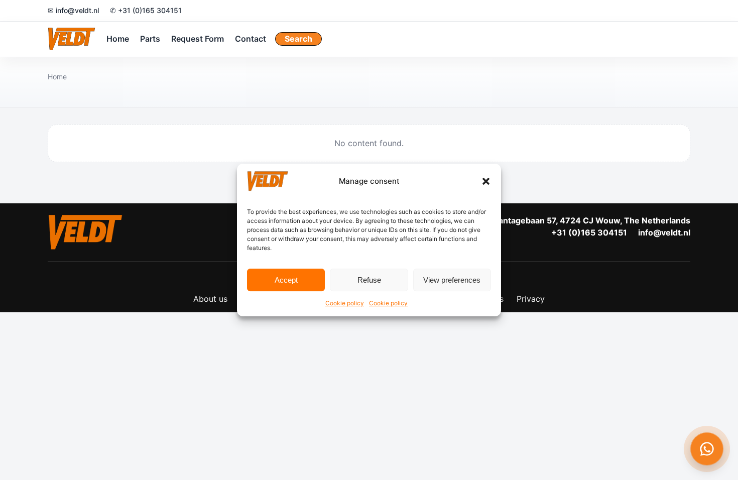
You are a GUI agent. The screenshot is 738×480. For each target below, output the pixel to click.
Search (298, 39)
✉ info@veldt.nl (73, 10)
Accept (286, 280)
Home (117, 39)
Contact (250, 39)
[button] (486, 181)
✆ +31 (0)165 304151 (146, 10)
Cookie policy (344, 303)
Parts (150, 39)
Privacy (531, 299)
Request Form (197, 39)
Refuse (369, 280)
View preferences (451, 280)
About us (210, 299)
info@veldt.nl (664, 232)
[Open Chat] (707, 449)
